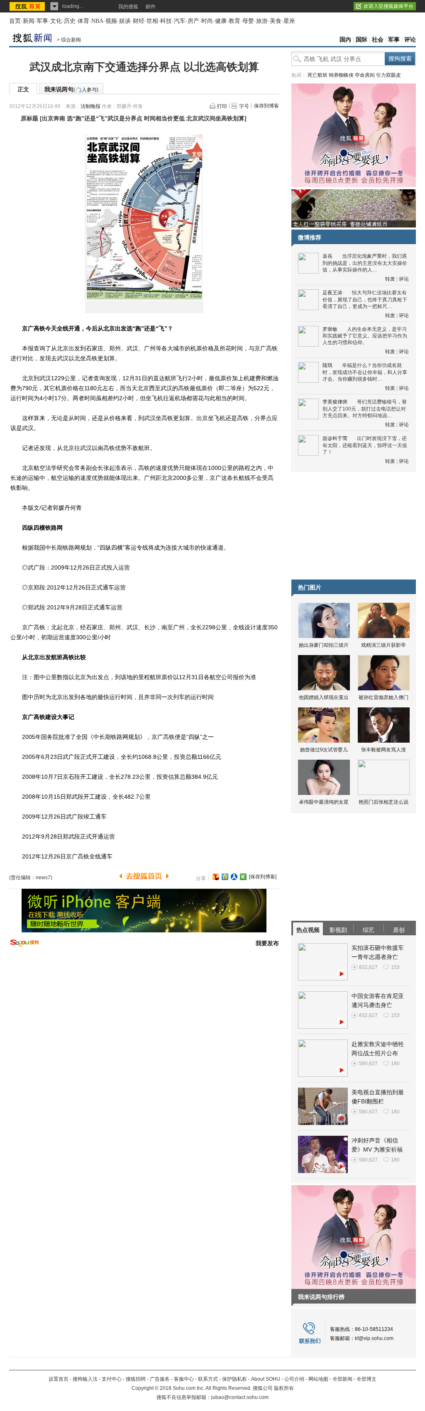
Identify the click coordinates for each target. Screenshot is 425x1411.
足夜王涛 (332, 293)
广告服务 (160, 1379)
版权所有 (284, 1388)
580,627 (368, 1063)
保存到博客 (266, 106)
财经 (138, 21)
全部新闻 (342, 1379)
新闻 (28, 21)
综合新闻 (71, 40)
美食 (275, 21)
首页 (15, 21)
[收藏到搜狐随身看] (243, 876)
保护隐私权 (234, 1379)
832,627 (368, 967)
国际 (361, 40)
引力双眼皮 (388, 75)
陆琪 (327, 365)
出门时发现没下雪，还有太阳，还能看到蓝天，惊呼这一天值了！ (364, 445)
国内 (345, 40)
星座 (289, 21)
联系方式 (208, 1379)
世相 (152, 21)
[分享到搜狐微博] (215, 876)
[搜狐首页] (28, 6)
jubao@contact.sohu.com (240, 1397)
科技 (166, 21)
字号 (244, 106)
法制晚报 (90, 106)
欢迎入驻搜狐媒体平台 (388, 6)
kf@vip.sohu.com (374, 1338)
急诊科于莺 (334, 438)
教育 (234, 21)
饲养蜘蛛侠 (341, 75)
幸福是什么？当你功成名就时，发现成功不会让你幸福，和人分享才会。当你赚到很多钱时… (364, 372)
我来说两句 (71, 89)
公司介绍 (294, 1379)
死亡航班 (317, 75)
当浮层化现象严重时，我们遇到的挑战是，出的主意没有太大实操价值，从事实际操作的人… (364, 263)
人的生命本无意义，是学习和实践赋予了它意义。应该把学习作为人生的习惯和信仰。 (364, 336)
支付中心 (112, 1379)
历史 (70, 21)
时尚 (207, 21)
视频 (111, 21)
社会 (377, 40)
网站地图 (318, 1379)
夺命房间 (365, 75)
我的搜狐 (128, 7)
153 (395, 967)
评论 (410, 40)
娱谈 (125, 21)
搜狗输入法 (85, 1379)
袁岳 (327, 256)
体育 (83, 21)
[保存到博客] (262, 877)
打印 (222, 106)
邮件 (151, 7)
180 (395, 1063)
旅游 (262, 21)
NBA (97, 21)
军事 (42, 21)
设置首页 (58, 1379)
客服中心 (184, 1379)
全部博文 (366, 1379)
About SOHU (265, 1379)
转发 (390, 279)
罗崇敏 (329, 329)
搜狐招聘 (136, 1379)
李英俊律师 (334, 402)
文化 (56, 21)
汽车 (180, 21)
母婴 (248, 21)
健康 (221, 21)
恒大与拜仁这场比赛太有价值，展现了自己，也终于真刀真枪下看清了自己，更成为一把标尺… (364, 299)
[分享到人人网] (234, 876)
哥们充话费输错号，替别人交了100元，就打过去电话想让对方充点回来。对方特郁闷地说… (364, 408)
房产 (193, 21)
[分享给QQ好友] (225, 876)
